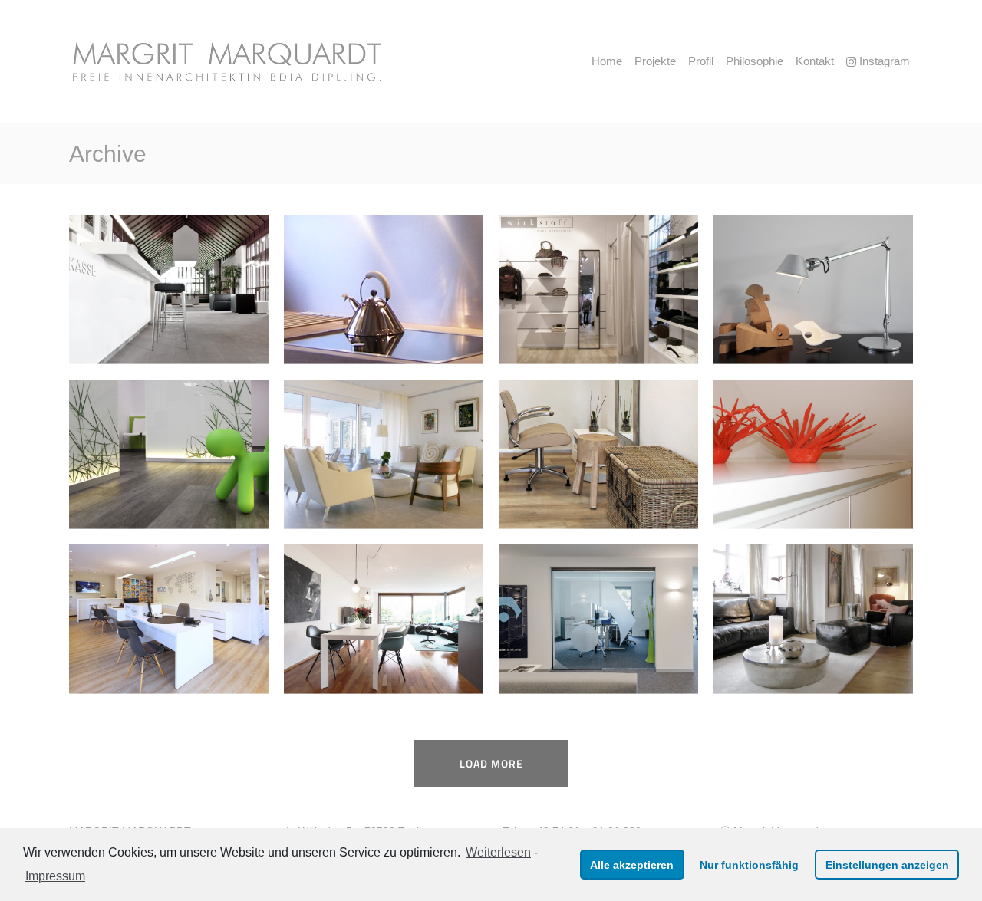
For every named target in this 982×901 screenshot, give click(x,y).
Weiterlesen (498, 852)
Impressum (55, 876)
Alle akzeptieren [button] (632, 865)
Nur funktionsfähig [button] (749, 865)
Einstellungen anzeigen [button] (887, 865)
